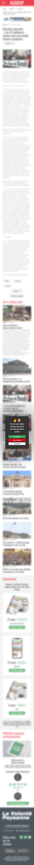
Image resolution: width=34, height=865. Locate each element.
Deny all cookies (17, 440)
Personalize (17, 444)
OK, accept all (17, 437)
